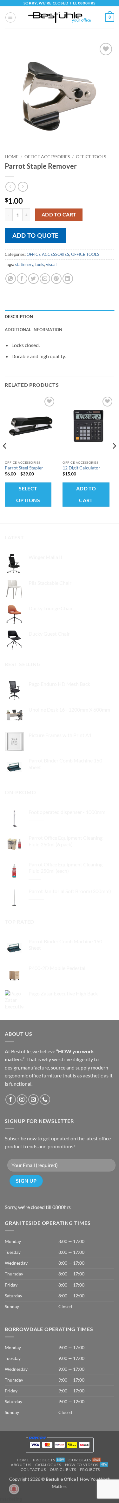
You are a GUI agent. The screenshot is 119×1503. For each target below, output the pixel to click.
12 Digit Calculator (81, 467)
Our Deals (80, 1460)
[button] (10, 17)
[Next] (114, 458)
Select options (28, 494)
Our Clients (63, 1469)
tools (39, 264)
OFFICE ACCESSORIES (47, 156)
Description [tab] (19, 316)
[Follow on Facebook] (10, 1099)
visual (51, 264)
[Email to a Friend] (45, 278)
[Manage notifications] (14, 1489)
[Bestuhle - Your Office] (59, 17)
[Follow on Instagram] (22, 1099)
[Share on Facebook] (22, 278)
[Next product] (10, 187)
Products (44, 1460)
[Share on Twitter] (33, 278)
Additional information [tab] (34, 329)
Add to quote (35, 235)
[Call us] (45, 1099)
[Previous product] (23, 187)
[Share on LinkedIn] (68, 278)
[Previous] (5, 458)
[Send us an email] (33, 1099)
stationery (24, 264)
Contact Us (33, 1469)
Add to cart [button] (86, 494)
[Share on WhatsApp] (10, 278)
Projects (90, 1469)
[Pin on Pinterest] (56, 278)
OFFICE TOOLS (91, 156)
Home (11, 156)
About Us (21, 1464)
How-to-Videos (81, 1464)
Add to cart (59, 214)
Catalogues (48, 1464)
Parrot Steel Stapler (24, 467)
